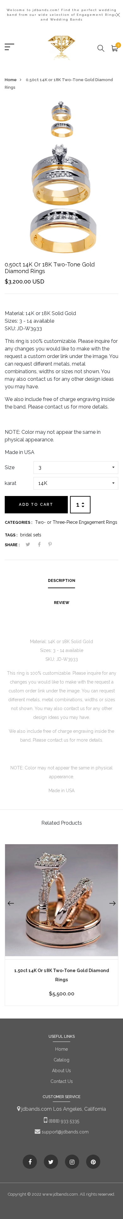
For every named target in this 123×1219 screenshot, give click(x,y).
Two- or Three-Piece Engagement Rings (76, 522)
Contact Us (61, 1081)
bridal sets (30, 534)
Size (10, 467)
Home (11, 79)
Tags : (11, 535)
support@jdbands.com (64, 1131)
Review (61, 603)
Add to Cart (36, 504)
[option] (61, 121)
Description (61, 580)
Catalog (61, 1059)
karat (10, 483)
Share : (12, 545)
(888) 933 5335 (63, 1121)
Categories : (18, 522)
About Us (61, 1070)
